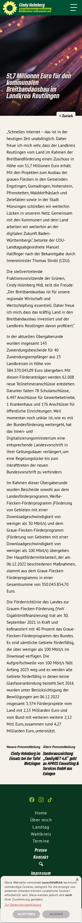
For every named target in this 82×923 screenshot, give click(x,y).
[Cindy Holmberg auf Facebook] (31, 801)
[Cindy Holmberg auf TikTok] (50, 801)
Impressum (41, 873)
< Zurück (66, 115)
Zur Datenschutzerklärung (23, 905)
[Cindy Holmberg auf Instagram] (41, 801)
